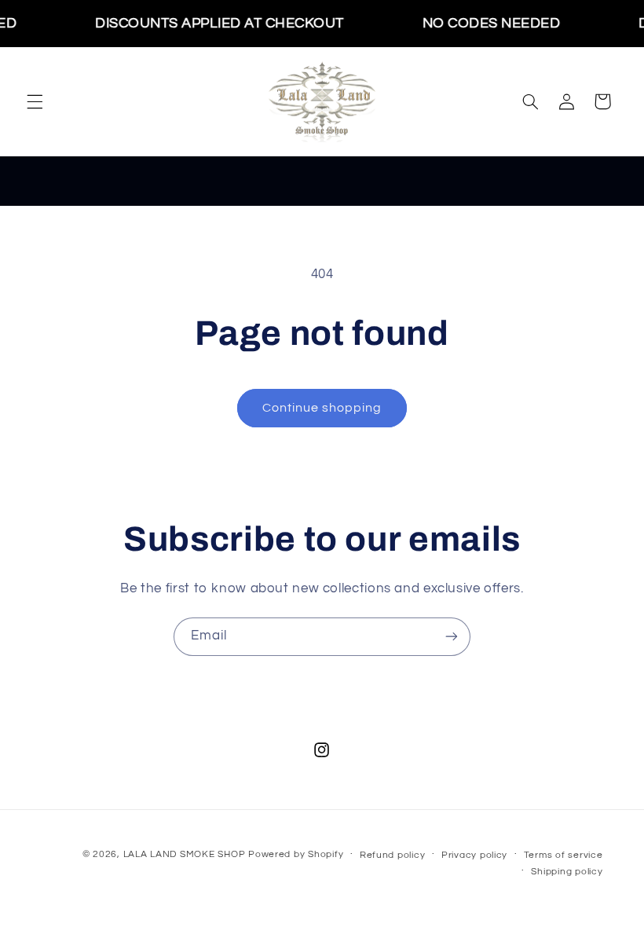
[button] (34, 101)
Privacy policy (474, 855)
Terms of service (563, 855)
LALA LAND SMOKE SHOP (184, 854)
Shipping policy (566, 871)
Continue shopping (322, 407)
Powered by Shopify (295, 854)
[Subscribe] (452, 636)
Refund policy (393, 855)
